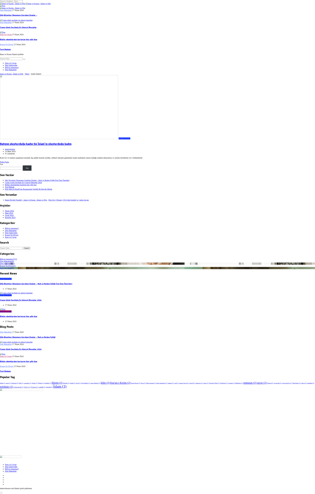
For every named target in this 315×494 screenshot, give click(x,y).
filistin (57, 382)
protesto (231, 383)
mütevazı (199, 383)
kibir (105, 382)
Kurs (143, 383)
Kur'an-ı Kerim (120, 382)
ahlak (2, 383)
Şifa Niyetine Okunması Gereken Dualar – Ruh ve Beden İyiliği (27, 337)
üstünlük (49, 387)
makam (171, 383)
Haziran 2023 (10, 217)
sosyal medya (287, 383)
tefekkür (6, 386)
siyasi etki (278, 383)
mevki (192, 383)
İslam (59, 386)
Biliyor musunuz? (12, 67)
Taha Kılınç (296, 383)
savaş (262, 382)
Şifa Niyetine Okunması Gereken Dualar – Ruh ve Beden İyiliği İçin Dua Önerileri (37, 180)
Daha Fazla (4, 162)
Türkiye (27, 387)
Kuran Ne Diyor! (11, 235)
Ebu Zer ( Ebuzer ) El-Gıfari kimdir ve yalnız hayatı (68, 200)
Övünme (34, 387)
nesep (206, 383)
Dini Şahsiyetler (11, 65)
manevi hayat (184, 383)
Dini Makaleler (11, 70)
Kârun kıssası (151, 383)
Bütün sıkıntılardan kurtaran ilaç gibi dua (18, 39)
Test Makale (5, 49)
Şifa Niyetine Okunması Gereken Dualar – (18, 15)
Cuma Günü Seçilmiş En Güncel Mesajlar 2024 (23, 183)
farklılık (47, 383)
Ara (1, 164)
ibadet (73, 383)
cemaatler (27, 383)
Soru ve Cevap (10, 63)
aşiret (8, 383)
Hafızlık (66, 383)
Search (26, 248)
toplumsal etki (18, 387)
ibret (78, 383)
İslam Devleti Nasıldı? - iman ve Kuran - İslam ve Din (26, 200)
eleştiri (35, 383)
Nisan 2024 (9, 211)
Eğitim (41, 383)
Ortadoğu (224, 383)
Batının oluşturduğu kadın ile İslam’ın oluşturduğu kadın (35, 144)
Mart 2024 (9, 213)
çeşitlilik (42, 387)
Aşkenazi (14, 383)
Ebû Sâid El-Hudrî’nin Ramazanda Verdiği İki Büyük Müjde (28, 189)
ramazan (249, 382)
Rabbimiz (239, 383)
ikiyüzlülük (85, 383)
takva (304, 383)
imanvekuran (10, 149)
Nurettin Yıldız (214, 383)
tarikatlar (310, 383)
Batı (21, 383)
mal (176, 383)
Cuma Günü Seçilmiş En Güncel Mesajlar (18, 27)
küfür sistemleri (161, 383)
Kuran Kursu (135, 383)
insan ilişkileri (95, 383)
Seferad (270, 383)
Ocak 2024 (9, 215)
